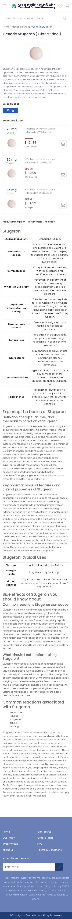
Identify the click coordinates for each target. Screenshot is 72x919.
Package (50, 221)
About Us (8, 850)
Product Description (14, 221)
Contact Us (44, 832)
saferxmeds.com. (32, 915)
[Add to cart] (63, 144)
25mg (10, 110)
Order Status (45, 838)
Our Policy (9, 838)
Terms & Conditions (49, 850)
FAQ (39, 843)
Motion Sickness (21, 26)
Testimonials (35, 221)
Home (6, 26)
